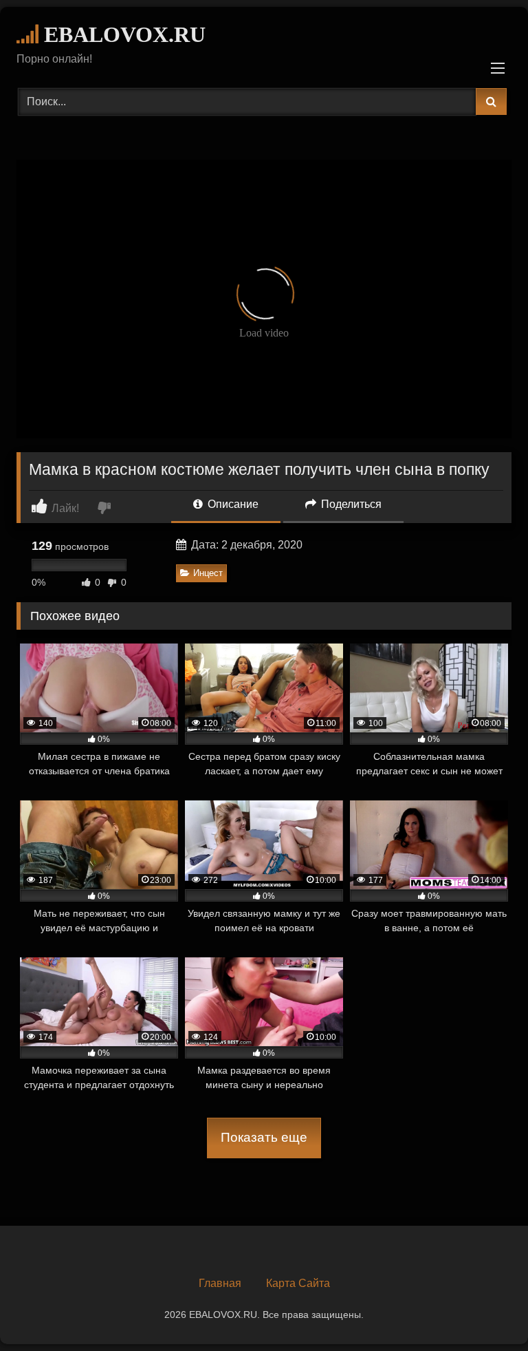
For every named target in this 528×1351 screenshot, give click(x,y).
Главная (220, 1283)
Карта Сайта (298, 1283)
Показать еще (264, 1137)
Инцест (208, 573)
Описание (231, 504)
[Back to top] (485, 1310)
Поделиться (350, 504)
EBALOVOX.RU (122, 34)
